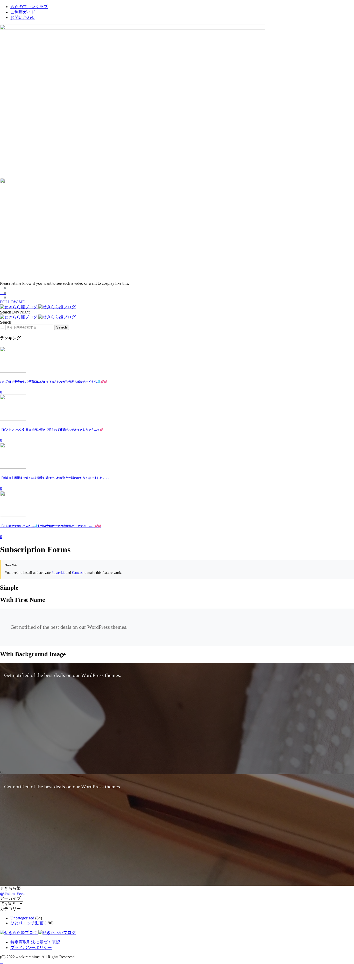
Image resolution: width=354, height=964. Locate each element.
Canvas (77, 573)
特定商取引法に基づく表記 (35, 942)
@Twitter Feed (12, 893)
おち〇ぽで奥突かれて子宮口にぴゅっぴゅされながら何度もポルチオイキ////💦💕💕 (53, 381)
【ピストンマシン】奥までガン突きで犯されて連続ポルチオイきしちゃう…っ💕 (51, 429)
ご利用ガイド (22, 12)
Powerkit (58, 573)
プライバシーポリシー (31, 947)
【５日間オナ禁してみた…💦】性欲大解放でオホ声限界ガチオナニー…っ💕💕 (50, 525)
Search (61, 327)
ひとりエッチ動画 (27, 923)
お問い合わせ (22, 17)
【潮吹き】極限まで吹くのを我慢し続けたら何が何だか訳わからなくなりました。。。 (55, 477)
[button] (6, 312)
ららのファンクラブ (29, 6)
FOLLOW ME (12, 302)
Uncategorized (22, 918)
